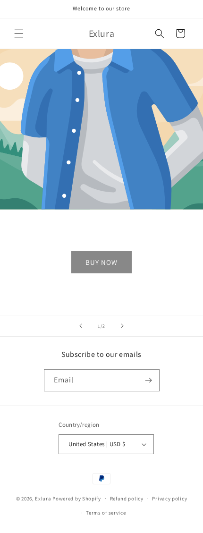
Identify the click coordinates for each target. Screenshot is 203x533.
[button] (18, 33)
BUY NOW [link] (101, 262)
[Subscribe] (148, 380)
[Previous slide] (80, 325)
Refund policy (127, 498)
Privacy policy (169, 498)
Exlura (43, 498)
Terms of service (106, 512)
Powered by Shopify (76, 498)
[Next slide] (122, 325)
